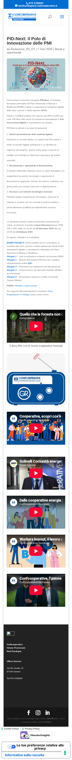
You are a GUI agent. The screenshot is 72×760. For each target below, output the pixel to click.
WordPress (52, 718)
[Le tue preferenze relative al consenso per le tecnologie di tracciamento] (65, 753)
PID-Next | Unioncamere (26, 286)
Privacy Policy (32, 728)
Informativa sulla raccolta (24, 755)
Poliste (47, 722)
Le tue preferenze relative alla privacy (40, 746)
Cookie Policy (11, 728)
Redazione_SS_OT (23, 49)
